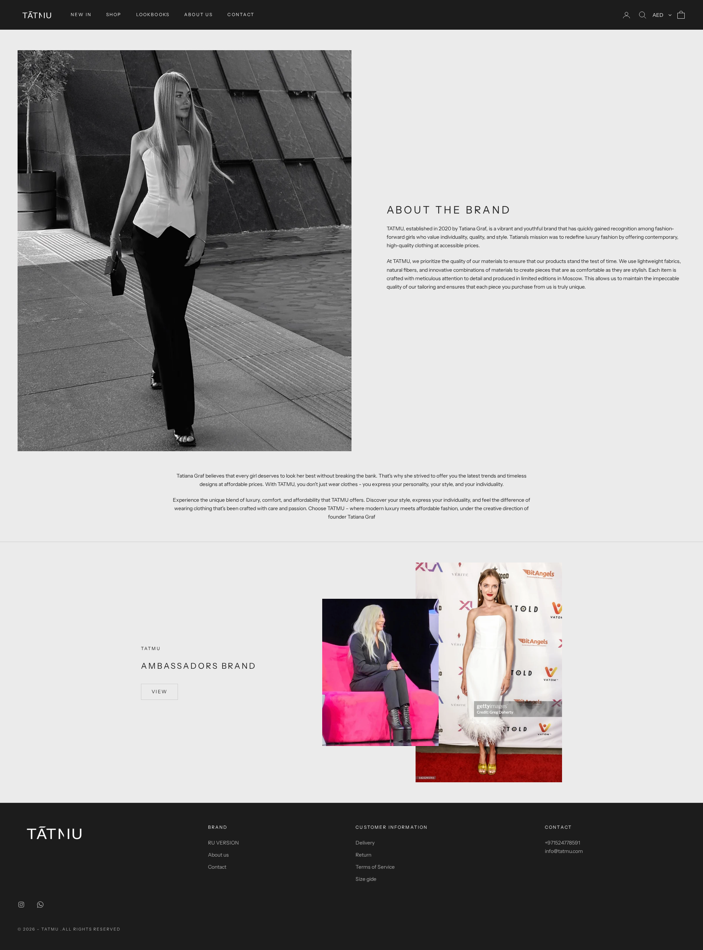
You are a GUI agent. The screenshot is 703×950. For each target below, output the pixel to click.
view (159, 691)
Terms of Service (375, 867)
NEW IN (81, 14)
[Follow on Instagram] (21, 904)
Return (363, 854)
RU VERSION (223, 842)
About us (218, 854)
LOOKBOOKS (153, 14)
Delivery (365, 842)
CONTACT (240, 14)
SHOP (114, 14)
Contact (217, 867)
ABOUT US (198, 14)
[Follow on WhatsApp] (40, 904)
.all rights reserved (90, 929)
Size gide (366, 879)
